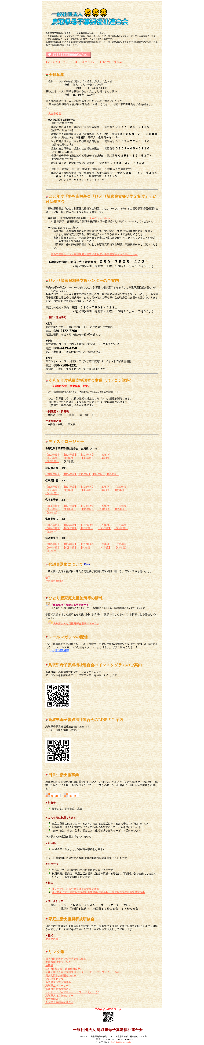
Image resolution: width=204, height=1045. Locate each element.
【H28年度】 (70, 454)
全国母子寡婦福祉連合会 (59, 1002)
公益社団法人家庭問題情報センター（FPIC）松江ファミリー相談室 (83, 972)
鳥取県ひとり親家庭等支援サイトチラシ (76, 623)
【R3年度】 (87, 458)
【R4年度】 (103, 458)
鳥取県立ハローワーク (58, 985)
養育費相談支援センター (59, 962)
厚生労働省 (51, 999)
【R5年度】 (52, 461)
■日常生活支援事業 (111, 62)
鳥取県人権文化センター (59, 995)
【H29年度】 (87, 454)
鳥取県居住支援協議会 (58, 982)
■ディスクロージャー (58, 62)
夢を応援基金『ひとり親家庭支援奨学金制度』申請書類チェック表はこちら (94, 254)
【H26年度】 (52, 486)
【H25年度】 (52, 525)
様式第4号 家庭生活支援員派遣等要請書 (75, 889)
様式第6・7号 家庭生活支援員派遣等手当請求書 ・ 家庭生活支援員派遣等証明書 (98, 892)
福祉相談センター (55, 979)
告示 (48, 577)
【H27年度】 (52, 454)
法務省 (49, 965)
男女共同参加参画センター (60, 975)
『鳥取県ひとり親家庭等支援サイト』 (72, 604)
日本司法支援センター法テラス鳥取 (65, 958)
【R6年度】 (112, 474)
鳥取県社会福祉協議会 (58, 989)
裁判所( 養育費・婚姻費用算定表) (64, 968)
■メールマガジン (85, 62)
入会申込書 (54, 113)
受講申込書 (51, 938)
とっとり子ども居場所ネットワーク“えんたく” (72, 992)
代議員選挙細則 (54, 581)
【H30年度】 (104, 454)
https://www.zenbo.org (100, 218)
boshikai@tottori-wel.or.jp (122, 1042)
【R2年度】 (69, 458)
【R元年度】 (52, 458)
